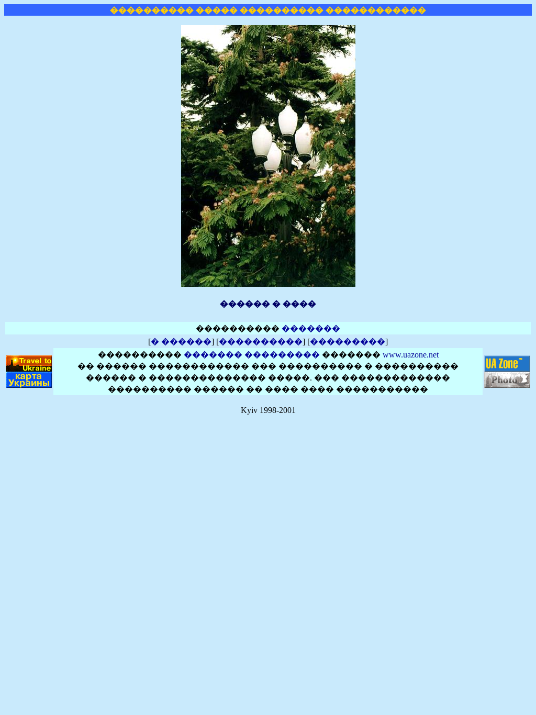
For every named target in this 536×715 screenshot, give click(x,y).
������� (311, 328)
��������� (347, 341)
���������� (261, 341)
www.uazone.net (411, 354)
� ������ (181, 341)
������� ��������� (252, 354)
